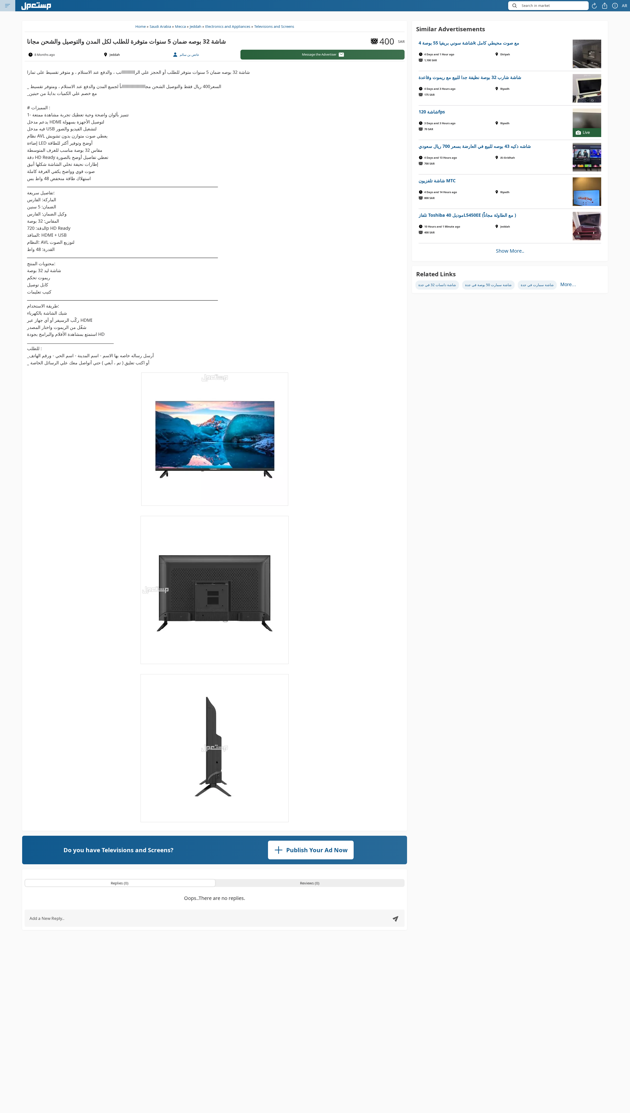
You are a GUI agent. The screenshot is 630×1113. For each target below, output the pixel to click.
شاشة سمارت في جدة (537, 284)
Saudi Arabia (160, 26)
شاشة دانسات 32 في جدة (437, 284)
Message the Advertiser (319, 54)
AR (624, 5)
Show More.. (510, 250)
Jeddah (195, 26)
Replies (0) (119, 883)
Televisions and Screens (274, 26)
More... (568, 284)
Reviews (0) (309, 883)
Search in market (536, 5)
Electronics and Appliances (227, 26)
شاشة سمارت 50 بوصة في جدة (488, 284)
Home (140, 26)
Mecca (180, 26)
